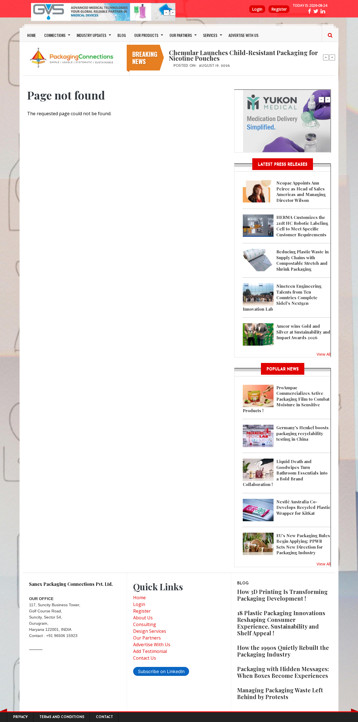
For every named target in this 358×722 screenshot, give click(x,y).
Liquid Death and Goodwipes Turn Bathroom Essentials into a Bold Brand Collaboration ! (285, 473)
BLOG (121, 35)
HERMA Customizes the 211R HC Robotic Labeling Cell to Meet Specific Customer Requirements (302, 225)
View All (324, 354)
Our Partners (147, 638)
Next (173, 12)
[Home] (73, 57)
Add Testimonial (150, 651)
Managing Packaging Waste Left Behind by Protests (280, 693)
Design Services (149, 631)
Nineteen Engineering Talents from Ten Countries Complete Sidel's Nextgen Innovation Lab (282, 297)
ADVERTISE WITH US (243, 35)
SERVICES (210, 35)
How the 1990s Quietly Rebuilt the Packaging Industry (283, 651)
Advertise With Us (151, 644)
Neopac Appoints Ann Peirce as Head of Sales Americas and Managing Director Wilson (301, 191)
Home (139, 597)
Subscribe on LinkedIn (161, 671)
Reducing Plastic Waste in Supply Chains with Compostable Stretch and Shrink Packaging (302, 260)
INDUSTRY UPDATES (91, 35)
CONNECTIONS (54, 35)
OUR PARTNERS (180, 35)
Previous (166, 12)
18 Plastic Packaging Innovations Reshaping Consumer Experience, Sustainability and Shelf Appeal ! (281, 623)
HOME (31, 35)
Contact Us (144, 658)
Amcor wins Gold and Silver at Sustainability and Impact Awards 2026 (303, 331)
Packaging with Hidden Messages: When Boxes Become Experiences (283, 672)
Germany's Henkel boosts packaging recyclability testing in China (302, 433)
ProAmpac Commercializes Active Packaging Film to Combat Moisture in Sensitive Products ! (286, 399)
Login (257, 9)
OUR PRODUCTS (146, 35)
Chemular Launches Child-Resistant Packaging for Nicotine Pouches (243, 55)
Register (279, 9)
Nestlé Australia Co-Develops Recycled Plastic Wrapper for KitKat (303, 507)
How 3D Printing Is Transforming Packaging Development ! (282, 595)
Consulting (144, 624)
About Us (143, 618)
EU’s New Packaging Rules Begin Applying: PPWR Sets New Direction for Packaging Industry (303, 544)
